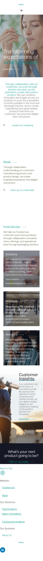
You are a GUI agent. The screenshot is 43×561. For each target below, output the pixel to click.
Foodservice (8, 487)
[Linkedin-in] (2, 550)
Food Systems (9, 509)
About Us (7, 535)
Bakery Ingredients (11, 514)
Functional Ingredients (13, 522)
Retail (5, 495)
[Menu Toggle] (21, 10)
